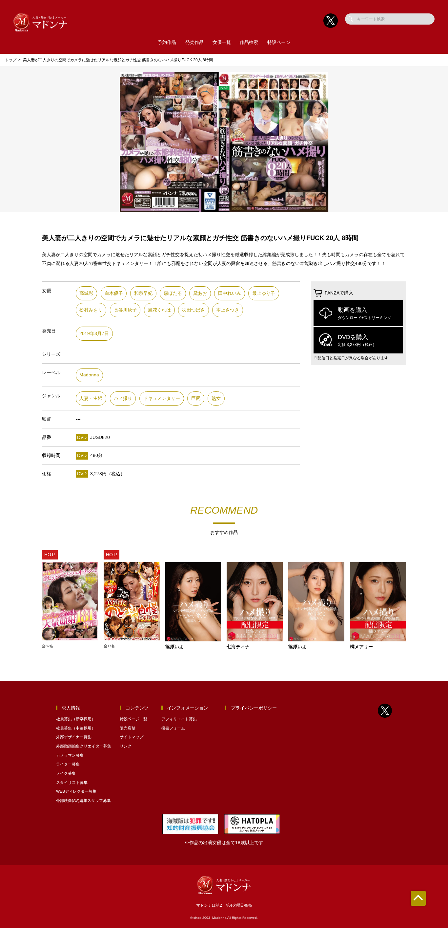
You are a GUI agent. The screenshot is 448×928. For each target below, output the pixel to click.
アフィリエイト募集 (179, 719)
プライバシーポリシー (254, 708)
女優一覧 (222, 42)
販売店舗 (127, 728)
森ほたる (173, 293)
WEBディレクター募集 (76, 791)
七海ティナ (238, 647)
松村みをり (90, 310)
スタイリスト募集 (72, 782)
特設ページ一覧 (133, 719)
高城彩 (86, 293)
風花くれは (159, 310)
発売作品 (194, 42)
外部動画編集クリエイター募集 (83, 746)
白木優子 (114, 293)
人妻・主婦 (90, 398)
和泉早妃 (143, 293)
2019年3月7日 (94, 333)
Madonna (89, 374)
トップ (10, 60)
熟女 (216, 398)
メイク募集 (66, 773)
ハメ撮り (123, 398)
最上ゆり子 (263, 293)
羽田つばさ (193, 310)
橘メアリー (361, 647)
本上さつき (227, 310)
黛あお (200, 293)
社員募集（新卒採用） (75, 719)
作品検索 (249, 42)
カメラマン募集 (70, 755)
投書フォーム (173, 728)
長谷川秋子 (125, 310)
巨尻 (195, 398)
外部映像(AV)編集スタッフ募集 (83, 800)
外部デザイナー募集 (74, 737)
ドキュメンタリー (161, 398)
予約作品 (167, 42)
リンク (126, 746)
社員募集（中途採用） (75, 728)
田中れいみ (229, 293)
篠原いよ (174, 647)
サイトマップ (131, 737)
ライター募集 (68, 764)
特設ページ (278, 42)
